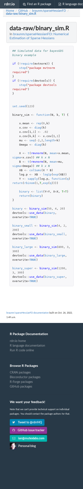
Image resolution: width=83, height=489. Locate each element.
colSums (35, 170)
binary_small (22, 225)
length (50, 140)
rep (38, 123)
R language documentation (27, 345)
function (43, 114)
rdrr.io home (18, 341)
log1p (47, 174)
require (27, 63)
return (17, 183)
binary (24, 191)
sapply (33, 178)
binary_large (22, 247)
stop (22, 67)
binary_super (22, 268)
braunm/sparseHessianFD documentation (27, 313)
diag (37, 127)
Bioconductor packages (25, 377)
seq (31, 140)
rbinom (29, 183)
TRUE (32, 217)
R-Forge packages (21, 381)
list (39, 191)
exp (55, 174)
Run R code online (22, 350)
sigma (16, 157)
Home (10, 10)
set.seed (19, 106)
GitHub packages (21, 386)
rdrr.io (9, 4)
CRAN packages (20, 372)
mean (53, 153)
